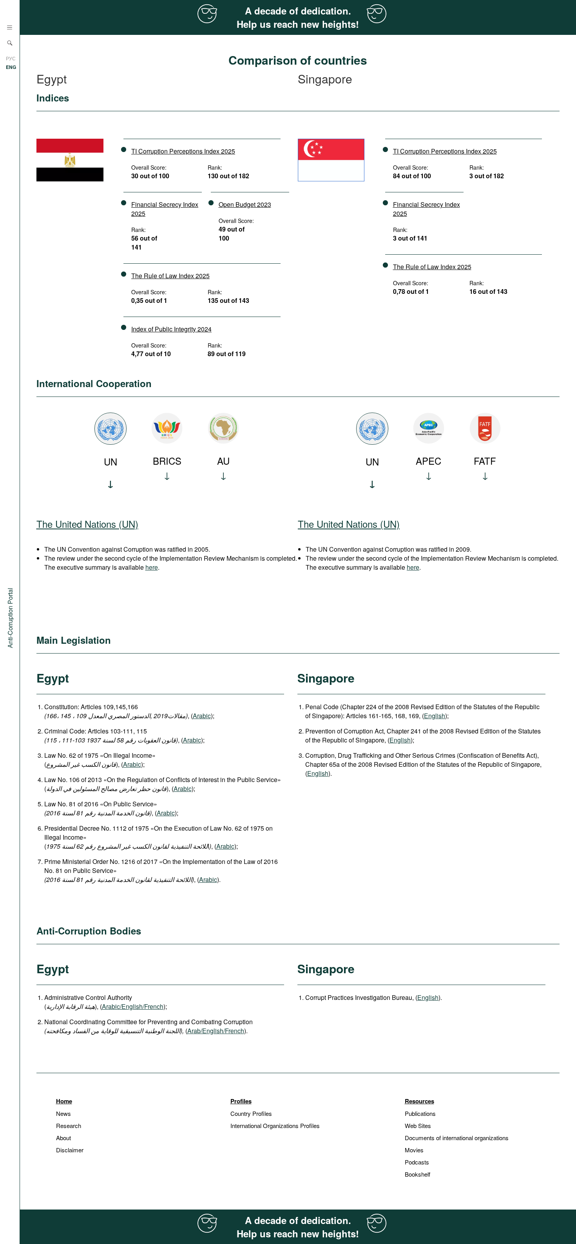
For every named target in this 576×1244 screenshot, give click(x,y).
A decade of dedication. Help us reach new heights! (298, 17)
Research (68, 1125)
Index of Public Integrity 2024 (171, 328)
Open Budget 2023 (245, 204)
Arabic (202, 715)
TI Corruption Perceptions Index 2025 (183, 151)
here (151, 567)
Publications (420, 1113)
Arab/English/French (215, 1030)
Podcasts (417, 1162)
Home (64, 1101)
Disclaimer (69, 1150)
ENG (11, 67)
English (434, 715)
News (63, 1113)
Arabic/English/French (132, 1006)
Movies (414, 1150)
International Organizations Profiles (275, 1125)
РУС (11, 58)
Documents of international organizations (457, 1138)
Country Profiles (251, 1113)
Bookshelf (417, 1174)
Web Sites (418, 1125)
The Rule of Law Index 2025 (170, 275)
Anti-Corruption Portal (9, 617)
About (63, 1138)
